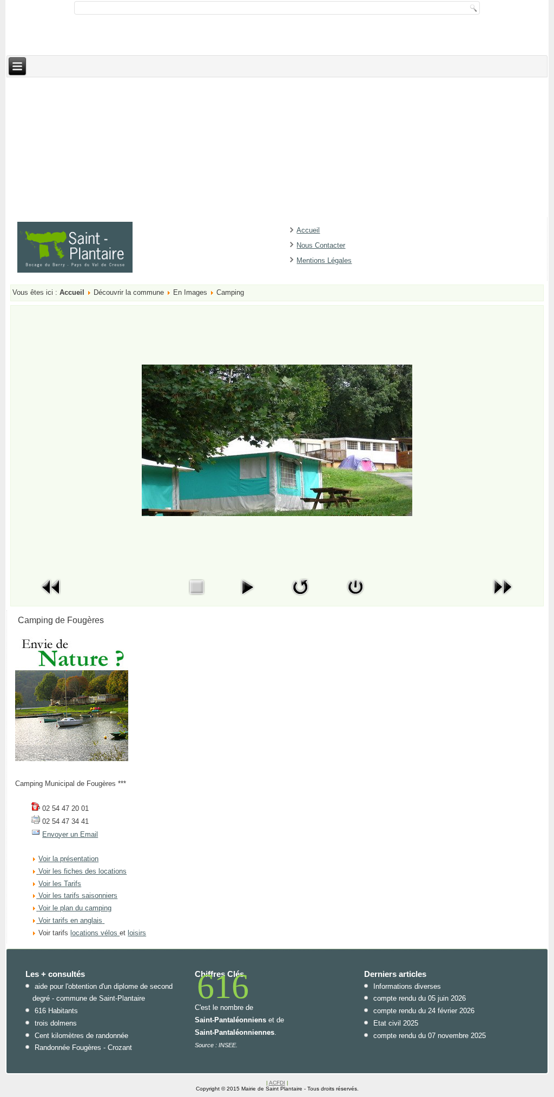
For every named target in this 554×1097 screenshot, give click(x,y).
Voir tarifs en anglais (69, 920)
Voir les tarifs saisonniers (76, 895)
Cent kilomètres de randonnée (81, 1036)
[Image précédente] (51, 597)
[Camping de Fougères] (71, 759)
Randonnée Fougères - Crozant (83, 1047)
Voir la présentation (68, 859)
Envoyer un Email (70, 834)
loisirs (137, 933)
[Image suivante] (503, 597)
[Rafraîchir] (300, 597)
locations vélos (95, 933)
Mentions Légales (324, 260)
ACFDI (277, 1083)
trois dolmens (56, 1023)
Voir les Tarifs (59, 884)
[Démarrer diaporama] (247, 597)
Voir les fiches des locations (82, 871)
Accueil (308, 230)
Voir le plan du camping (74, 908)
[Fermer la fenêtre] (355, 597)
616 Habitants (56, 1011)
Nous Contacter (320, 245)
